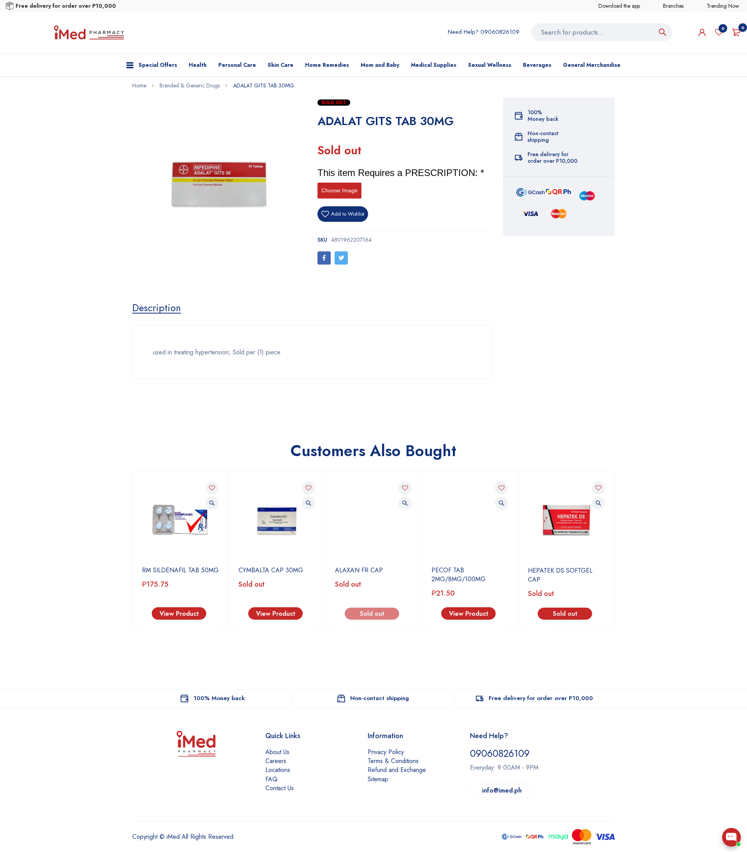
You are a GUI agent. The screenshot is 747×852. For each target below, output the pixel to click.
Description (156, 308)
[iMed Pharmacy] (88, 32)
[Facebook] (324, 258)
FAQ (271, 779)
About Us (277, 751)
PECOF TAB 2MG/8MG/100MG (458, 575)
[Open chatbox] (731, 837)
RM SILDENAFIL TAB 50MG (180, 570)
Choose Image (339, 190)
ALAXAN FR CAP (359, 570)
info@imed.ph (502, 790)
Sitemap (378, 779)
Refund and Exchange (397, 769)
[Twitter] (341, 258)
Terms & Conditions (393, 760)
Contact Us (279, 788)
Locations (277, 769)
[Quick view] (212, 503)
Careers (275, 760)
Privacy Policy (386, 751)
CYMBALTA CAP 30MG (270, 570)
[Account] (702, 32)
